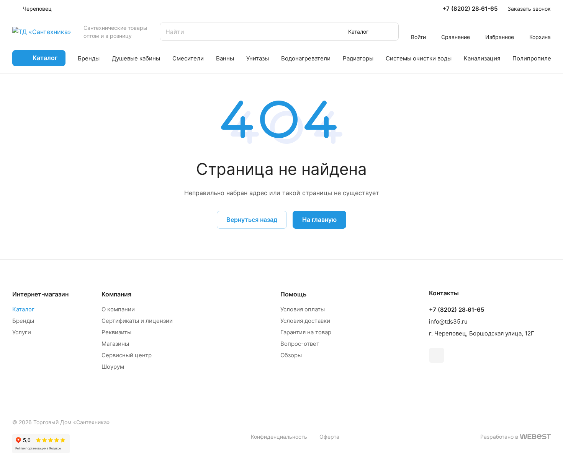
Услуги (21, 332)
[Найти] (389, 32)
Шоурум (112, 366)
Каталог (23, 309)
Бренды (23, 320)
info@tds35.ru (448, 321)
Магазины (115, 343)
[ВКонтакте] (436, 355)
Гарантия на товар (305, 332)
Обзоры (291, 355)
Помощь (293, 294)
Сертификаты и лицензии (137, 320)
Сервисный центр (126, 355)
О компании (118, 309)
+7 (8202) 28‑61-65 (470, 8)
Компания (116, 294)
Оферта (329, 436)
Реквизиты (116, 332)
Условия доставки (305, 320)
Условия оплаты (302, 309)
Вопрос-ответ (299, 343)
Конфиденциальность (279, 436)
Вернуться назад (251, 219)
